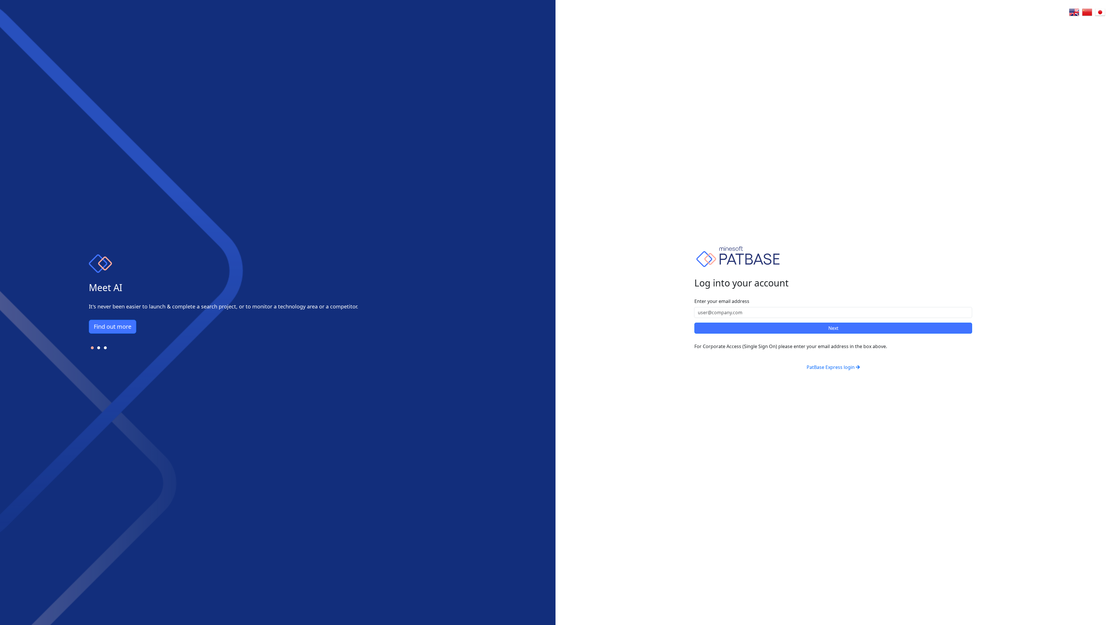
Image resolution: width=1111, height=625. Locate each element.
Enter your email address (721, 301)
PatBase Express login (831, 367)
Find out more (112, 326)
